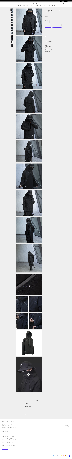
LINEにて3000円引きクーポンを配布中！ (36, 0)
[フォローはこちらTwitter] (2, 452)
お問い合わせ (66, 425)
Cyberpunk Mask (25, 5)
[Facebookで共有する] (47, 51)
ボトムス (37, 5)
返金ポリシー (66, 431)
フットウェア (49, 5)
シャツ (34, 5)
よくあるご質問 (67, 426)
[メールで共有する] (50, 51)
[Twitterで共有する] (48, 51)
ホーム (18, 5)
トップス (31, 5)
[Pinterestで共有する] (49, 51)
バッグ (45, 5)
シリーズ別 (53, 5)
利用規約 (66, 430)
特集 (20, 5)
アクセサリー (41, 5)
